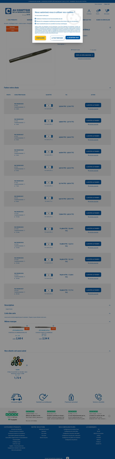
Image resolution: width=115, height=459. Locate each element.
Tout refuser (58, 38)
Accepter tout (73, 37)
